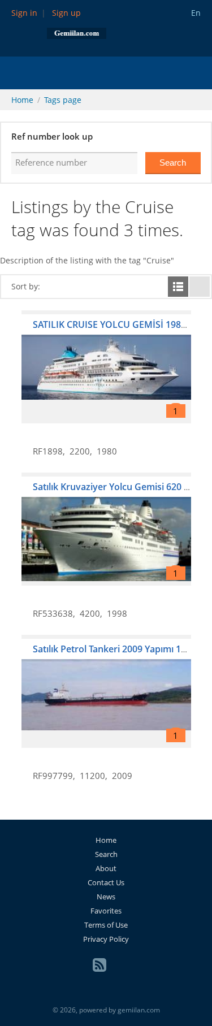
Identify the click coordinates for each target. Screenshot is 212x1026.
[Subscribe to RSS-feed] (99, 965)
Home (22, 99)
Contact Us (106, 882)
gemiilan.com (139, 1010)
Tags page (62, 99)
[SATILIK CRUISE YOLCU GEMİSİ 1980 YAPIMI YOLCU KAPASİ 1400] (106, 366)
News (106, 896)
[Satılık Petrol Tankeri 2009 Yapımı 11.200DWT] (106, 691)
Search (106, 854)
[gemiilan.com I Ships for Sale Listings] (77, 32)
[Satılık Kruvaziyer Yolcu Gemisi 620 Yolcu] (106, 529)
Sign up (66, 12)
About (106, 868)
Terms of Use (106, 925)
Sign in (24, 12)
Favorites (106, 911)
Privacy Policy (106, 939)
